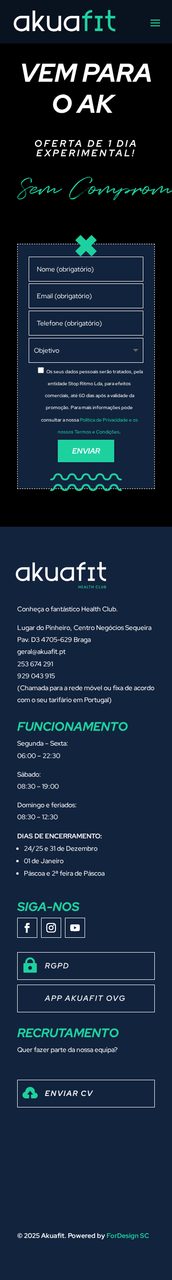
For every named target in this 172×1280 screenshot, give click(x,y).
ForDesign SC (128, 1235)
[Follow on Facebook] (27, 928)
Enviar (86, 451)
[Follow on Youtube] (75, 928)
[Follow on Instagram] (51, 928)
